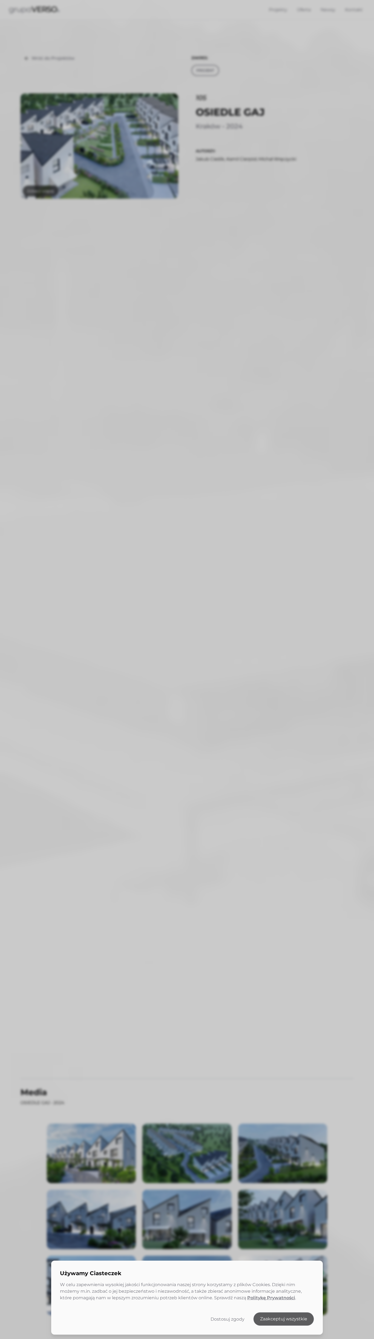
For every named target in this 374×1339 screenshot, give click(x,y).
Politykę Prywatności (271, 1297)
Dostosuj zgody (227, 1319)
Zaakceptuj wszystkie (283, 1318)
